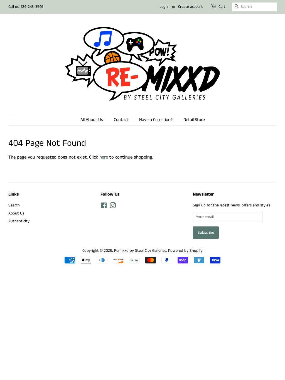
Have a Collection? (156, 120)
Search (14, 205)
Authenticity (19, 221)
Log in (164, 6)
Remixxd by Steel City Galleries (140, 250)
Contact (121, 120)
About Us (16, 213)
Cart (221, 6)
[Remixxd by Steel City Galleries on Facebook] (103, 206)
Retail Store (194, 120)
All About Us (91, 120)
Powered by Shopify (185, 250)
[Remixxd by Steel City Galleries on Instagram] (113, 206)
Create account (190, 6)
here (103, 157)
